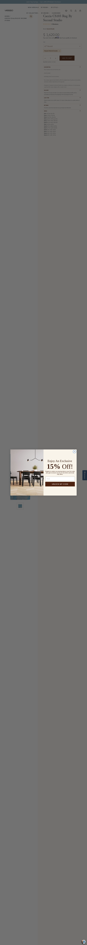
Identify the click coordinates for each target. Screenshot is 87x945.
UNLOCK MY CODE (60, 484)
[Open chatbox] (84, 942)
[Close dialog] (74, 451)
